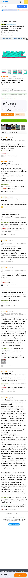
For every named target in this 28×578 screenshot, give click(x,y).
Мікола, (5, 366)
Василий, (6, 285)
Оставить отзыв (14, 121)
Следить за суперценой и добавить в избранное (15, 109)
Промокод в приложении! (9, 9)
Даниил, (5, 509)
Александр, (6, 156)
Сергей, (5, 207)
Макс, (5, 191)
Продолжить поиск (14, 524)
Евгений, (5, 305)
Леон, (5, 261)
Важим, (5, 391)
